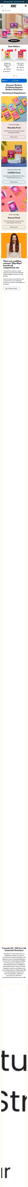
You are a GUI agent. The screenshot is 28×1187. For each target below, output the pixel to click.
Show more (14, 137)
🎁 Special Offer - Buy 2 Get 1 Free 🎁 (14, 1)
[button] (25, 6)
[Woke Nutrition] (13, 6)
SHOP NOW (14, 40)
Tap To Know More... (11, 288)
